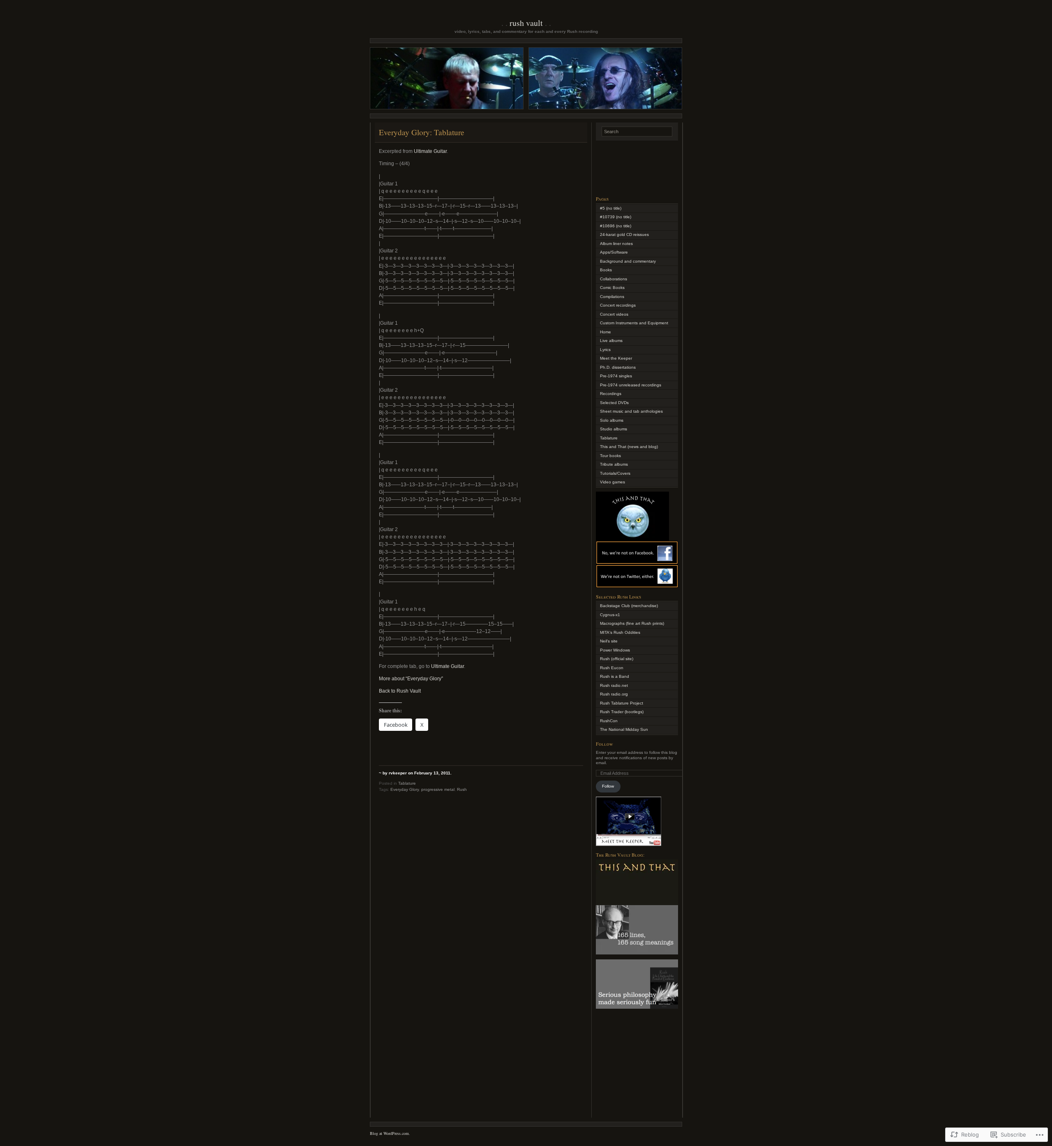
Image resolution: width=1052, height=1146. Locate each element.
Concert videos (614, 314)
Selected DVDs (614, 402)
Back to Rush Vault (400, 691)
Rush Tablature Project (621, 703)
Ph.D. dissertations (618, 367)
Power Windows (615, 650)
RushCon (609, 721)
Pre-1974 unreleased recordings (630, 385)
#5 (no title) (610, 208)
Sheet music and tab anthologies (631, 411)
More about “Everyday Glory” (411, 679)
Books (606, 270)
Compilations (612, 296)
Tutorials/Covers (615, 473)
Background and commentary (628, 261)
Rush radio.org (614, 694)
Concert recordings (618, 305)
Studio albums (613, 429)
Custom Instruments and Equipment (634, 323)
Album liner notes (616, 243)
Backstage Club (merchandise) (629, 605)
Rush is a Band (614, 676)
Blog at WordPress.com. (390, 1133)
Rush (462, 789)
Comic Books (612, 287)
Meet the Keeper (616, 358)
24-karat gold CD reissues (624, 234)
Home (605, 332)
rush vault (526, 22)
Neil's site (609, 641)
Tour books (610, 455)
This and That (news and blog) (629, 446)
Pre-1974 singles (616, 376)
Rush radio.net (614, 685)
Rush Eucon (611, 667)
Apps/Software (614, 252)
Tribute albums (614, 464)
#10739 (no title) (615, 217)
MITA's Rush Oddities (620, 632)
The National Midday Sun (624, 729)
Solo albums (611, 420)
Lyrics (605, 349)
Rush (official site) (616, 658)
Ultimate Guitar (430, 151)
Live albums (611, 340)
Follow (604, 743)
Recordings (610, 393)
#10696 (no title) (615, 226)
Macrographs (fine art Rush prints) (632, 623)
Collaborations (613, 279)
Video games (612, 482)
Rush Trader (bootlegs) (622, 711)
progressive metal (437, 789)
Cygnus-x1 (610, 614)
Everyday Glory (404, 789)
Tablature (407, 783)
